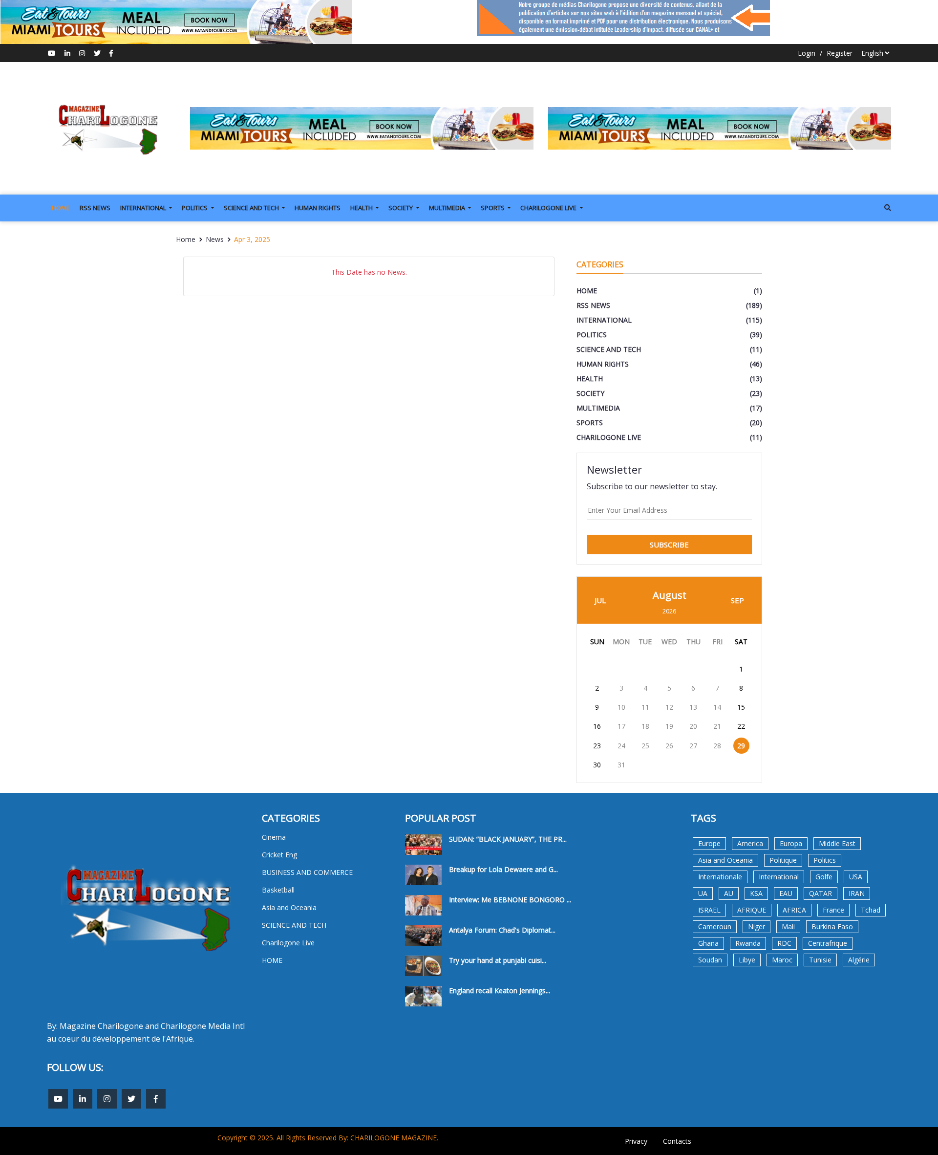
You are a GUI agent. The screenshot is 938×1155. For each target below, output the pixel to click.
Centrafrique (827, 943)
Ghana (708, 943)
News (215, 239)
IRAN (857, 893)
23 (597, 745)
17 (621, 726)
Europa (791, 843)
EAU (785, 893)
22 (741, 726)
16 (597, 726)
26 (669, 745)
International (779, 876)
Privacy (636, 1141)
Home (185, 239)
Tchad (870, 910)
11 (645, 707)
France (833, 910)
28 (717, 745)
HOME (61, 207)
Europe (709, 843)
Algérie (859, 959)
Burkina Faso (832, 926)
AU (728, 893)
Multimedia (448, 207)
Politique (783, 860)
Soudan (710, 959)
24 (621, 745)
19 (669, 726)
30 (597, 764)
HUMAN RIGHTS (318, 207)
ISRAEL (709, 910)
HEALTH (362, 207)
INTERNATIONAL (144, 207)
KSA (756, 893)
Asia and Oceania (725, 860)
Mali (788, 926)
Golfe (823, 876)
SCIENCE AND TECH (252, 207)
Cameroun (714, 926)
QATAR (820, 893)
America (750, 843)
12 (669, 707)
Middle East (837, 843)
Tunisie (820, 959)
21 (717, 726)
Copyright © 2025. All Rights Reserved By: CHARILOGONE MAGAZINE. (327, 1137)
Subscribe (669, 544)
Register (840, 53)
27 (693, 745)
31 (621, 764)
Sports (493, 207)
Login (806, 53)
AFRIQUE (751, 910)
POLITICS (195, 207)
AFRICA (794, 910)
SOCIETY (401, 207)
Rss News (95, 207)
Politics (824, 860)
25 (645, 745)
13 (693, 707)
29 (741, 745)
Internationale (720, 876)
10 (621, 707)
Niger (756, 926)
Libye (747, 959)
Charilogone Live (549, 207)
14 (717, 707)
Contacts (677, 1141)
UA (702, 893)
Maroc (782, 959)
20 (693, 726)
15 (741, 707)
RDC (784, 943)
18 (645, 726)
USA (855, 876)
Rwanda (748, 943)
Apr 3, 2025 (252, 239)
